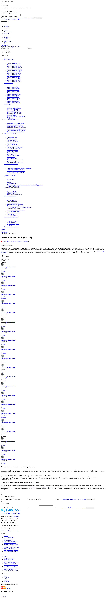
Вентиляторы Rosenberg (13, 111)
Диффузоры (10, 118)
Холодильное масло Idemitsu (14, 69)
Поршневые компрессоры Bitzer (15, 123)
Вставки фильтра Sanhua (13, 91)
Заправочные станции (13, 203)
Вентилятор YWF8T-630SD (8, 459)
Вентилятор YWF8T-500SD (8, 404)
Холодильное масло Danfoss (14, 70)
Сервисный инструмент (13, 211)
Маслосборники (11, 222)
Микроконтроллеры (12, 158)
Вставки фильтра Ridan (13, 92)
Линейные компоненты (10, 133)
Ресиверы (9, 225)
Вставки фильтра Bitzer (13, 87)
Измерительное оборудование (15, 204)
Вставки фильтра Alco (13, 97)
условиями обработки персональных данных (20, 18)
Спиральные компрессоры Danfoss (16, 130)
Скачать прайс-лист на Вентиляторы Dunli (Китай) (15, 241)
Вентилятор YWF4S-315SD (8, 294)
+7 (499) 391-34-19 (15, 19)
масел (45, 487)
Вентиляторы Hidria (12, 115)
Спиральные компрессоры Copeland (16, 129)
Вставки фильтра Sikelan (13, 88)
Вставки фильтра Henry (13, 101)
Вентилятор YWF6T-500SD (8, 395)
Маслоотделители (11, 221)
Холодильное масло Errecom (14, 77)
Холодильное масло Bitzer (14, 63)
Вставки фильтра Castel (13, 90)
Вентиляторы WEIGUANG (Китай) (16, 116)
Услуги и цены (8, 32)
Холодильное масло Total (13, 76)
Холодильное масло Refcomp (14, 81)
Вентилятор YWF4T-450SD (8, 367)
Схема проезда (4, 21)
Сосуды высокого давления (11, 217)
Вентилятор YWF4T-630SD (8, 441)
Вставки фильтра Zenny (13, 95)
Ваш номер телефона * (7, 13)
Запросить (3, 271)
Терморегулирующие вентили (15, 147)
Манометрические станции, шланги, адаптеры (19, 207)
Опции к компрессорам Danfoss (15, 172)
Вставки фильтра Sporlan (13, 102)
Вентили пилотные (12, 161)
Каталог (6, 30)
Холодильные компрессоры (11, 119)
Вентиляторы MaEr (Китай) (14, 112)
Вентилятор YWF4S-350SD (8, 322)
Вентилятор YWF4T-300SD (8, 285)
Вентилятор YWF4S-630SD (8, 431)
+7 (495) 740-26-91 (5, 19)
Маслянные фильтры (12, 151)
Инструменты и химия (10, 196)
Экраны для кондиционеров (14, 194)
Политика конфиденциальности (9, 530)
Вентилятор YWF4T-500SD (8, 386)
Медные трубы (11, 179)
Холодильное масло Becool (14, 74)
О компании (7, 26)
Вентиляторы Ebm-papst (13, 109)
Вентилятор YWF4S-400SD (8, 340)
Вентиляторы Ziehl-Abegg (14, 108)
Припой (9, 182)
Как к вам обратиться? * (7, 11)
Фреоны (6, 57)
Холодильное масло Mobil (14, 78)
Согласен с (17, 18)
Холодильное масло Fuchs (14, 64)
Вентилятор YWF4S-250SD (8, 267)
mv (12, 516)
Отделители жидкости (13, 224)
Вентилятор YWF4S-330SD (8, 303)
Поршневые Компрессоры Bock (15, 131)
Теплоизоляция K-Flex (13, 186)
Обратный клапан (11, 138)
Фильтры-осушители (12, 150)
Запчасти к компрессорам (13, 173)
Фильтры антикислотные (13, 148)
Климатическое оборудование (12, 187)
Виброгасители (11, 157)
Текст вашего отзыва (33, 507)
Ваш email (3, 14)
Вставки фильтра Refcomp (14, 94)
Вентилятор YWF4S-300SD (8, 276)
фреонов (50, 487)
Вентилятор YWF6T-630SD (8, 450)
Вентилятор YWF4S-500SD (8, 377)
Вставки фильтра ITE (12, 99)
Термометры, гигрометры (13, 212)
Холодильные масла (9, 59)
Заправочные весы (12, 201)
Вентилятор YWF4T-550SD (8, 413)
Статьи (5, 578)
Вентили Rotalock (11, 152)
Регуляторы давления (12, 141)
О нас (5, 576)
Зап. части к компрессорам (11, 164)
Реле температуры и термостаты (15, 162)
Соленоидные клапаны (13, 145)
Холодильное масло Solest (14, 80)
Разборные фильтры (12, 140)
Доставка (6, 33)
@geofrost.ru (16, 516)
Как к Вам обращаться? (7, 499)
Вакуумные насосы (12, 200)
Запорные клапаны (12, 137)
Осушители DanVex (12, 192)
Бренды (6, 580)
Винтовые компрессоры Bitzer (15, 125)
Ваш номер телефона (33, 499)
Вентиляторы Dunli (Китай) (14, 113)
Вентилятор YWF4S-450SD (8, 358)
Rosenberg (3, 252)
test (1, 596)
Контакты (6, 27)
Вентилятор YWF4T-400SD (8, 349)
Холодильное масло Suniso (14, 73)
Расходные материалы (9, 175)
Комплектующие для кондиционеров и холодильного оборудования (25, 185)
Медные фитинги (11, 180)
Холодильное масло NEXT (14, 71)
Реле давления (10, 143)
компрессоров (31, 487)
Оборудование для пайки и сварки (16, 210)
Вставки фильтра (8, 83)
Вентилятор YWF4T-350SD (8, 331)
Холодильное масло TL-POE (14, 66)
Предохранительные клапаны (15, 159)
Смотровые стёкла (12, 144)
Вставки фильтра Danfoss (13, 98)
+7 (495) (5, 513)
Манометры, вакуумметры (14, 208)
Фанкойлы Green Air (12, 193)
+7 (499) (15, 513)
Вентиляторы (7, 104)
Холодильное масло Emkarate (14, 67)
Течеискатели (10, 214)
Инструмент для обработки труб (15, 205)
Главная (6, 25)
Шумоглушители (11, 154)
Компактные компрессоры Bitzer (15, 126)
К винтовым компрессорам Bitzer (15, 169)
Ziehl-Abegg (100, 251)
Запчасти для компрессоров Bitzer (16, 171)
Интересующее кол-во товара (8, 16)
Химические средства (12, 215)
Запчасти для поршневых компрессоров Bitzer (19, 168)
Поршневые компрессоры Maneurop (16, 127)
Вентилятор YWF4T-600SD (8, 422)
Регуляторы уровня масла (13, 155)
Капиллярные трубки (12, 183)
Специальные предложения (11, 226)
